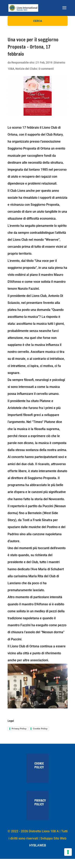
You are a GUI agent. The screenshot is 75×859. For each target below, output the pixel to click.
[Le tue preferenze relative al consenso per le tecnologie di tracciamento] (68, 852)
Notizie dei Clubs (26, 68)
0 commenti (46, 68)
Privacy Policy (19, 728)
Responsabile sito (22, 62)
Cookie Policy (40, 728)
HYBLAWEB (37, 845)
